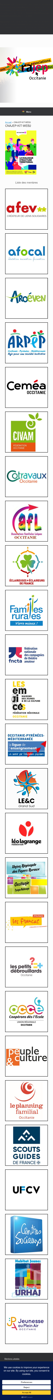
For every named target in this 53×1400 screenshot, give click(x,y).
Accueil (8, 122)
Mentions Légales (11, 1358)
